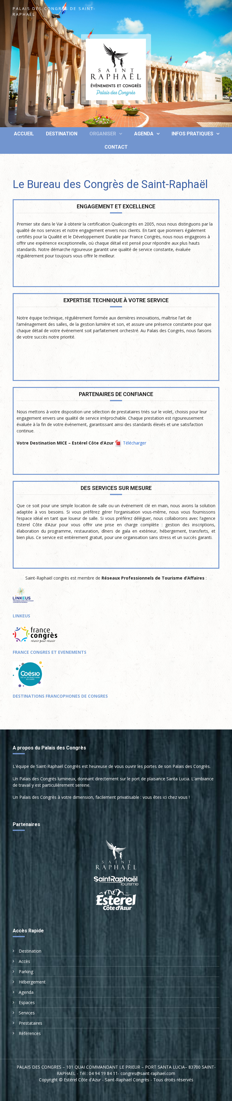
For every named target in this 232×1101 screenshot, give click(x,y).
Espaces (27, 1002)
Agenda (143, 134)
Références (30, 1033)
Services (27, 1013)
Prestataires (30, 1023)
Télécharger (134, 443)
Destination (61, 134)
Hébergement (32, 982)
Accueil (23, 134)
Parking (26, 971)
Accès (24, 961)
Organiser (102, 134)
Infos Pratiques (192, 134)
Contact (116, 147)
